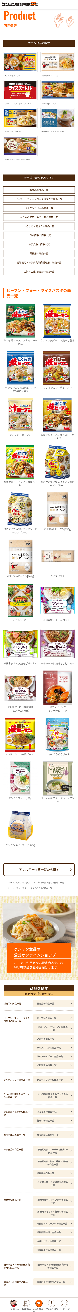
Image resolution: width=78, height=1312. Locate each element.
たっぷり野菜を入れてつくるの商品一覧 (52, 1096)
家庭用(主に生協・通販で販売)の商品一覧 (53, 1163)
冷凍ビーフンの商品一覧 (49, 1241)
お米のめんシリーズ (50, 75)
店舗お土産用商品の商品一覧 (39, 271)
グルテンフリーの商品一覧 (39, 208)
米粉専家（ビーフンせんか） (53, 131)
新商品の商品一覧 (39, 190)
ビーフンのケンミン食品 (19, 882)
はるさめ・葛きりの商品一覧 (39, 226)
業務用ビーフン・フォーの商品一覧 (53, 1201)
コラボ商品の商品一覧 (39, 235)
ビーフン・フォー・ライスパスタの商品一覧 (39, 199)
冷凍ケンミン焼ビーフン (14, 131)
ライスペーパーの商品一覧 (50, 1056)
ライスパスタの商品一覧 (49, 1047)
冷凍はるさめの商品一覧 (49, 1249)
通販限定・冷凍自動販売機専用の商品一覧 (39, 262)
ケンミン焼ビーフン (12, 75)
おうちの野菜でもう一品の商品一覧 (39, 217)
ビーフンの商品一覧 (46, 1017)
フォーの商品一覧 (45, 1038)
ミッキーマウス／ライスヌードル (18, 103)
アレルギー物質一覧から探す (39, 869)
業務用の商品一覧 (39, 253)
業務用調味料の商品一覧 (49, 1232)
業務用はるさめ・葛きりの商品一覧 (52, 1213)
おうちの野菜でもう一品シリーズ (18, 159)
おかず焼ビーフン (49, 103)
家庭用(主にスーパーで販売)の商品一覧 (53, 1151)
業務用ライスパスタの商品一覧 (52, 1223)
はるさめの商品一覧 (46, 1111)
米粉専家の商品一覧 (46, 1065)
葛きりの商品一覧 (45, 1120)
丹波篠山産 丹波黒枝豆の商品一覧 (52, 1183)
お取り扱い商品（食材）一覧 (51, 882)
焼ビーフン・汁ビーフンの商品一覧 (53, 1028)
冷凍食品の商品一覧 (39, 244)
